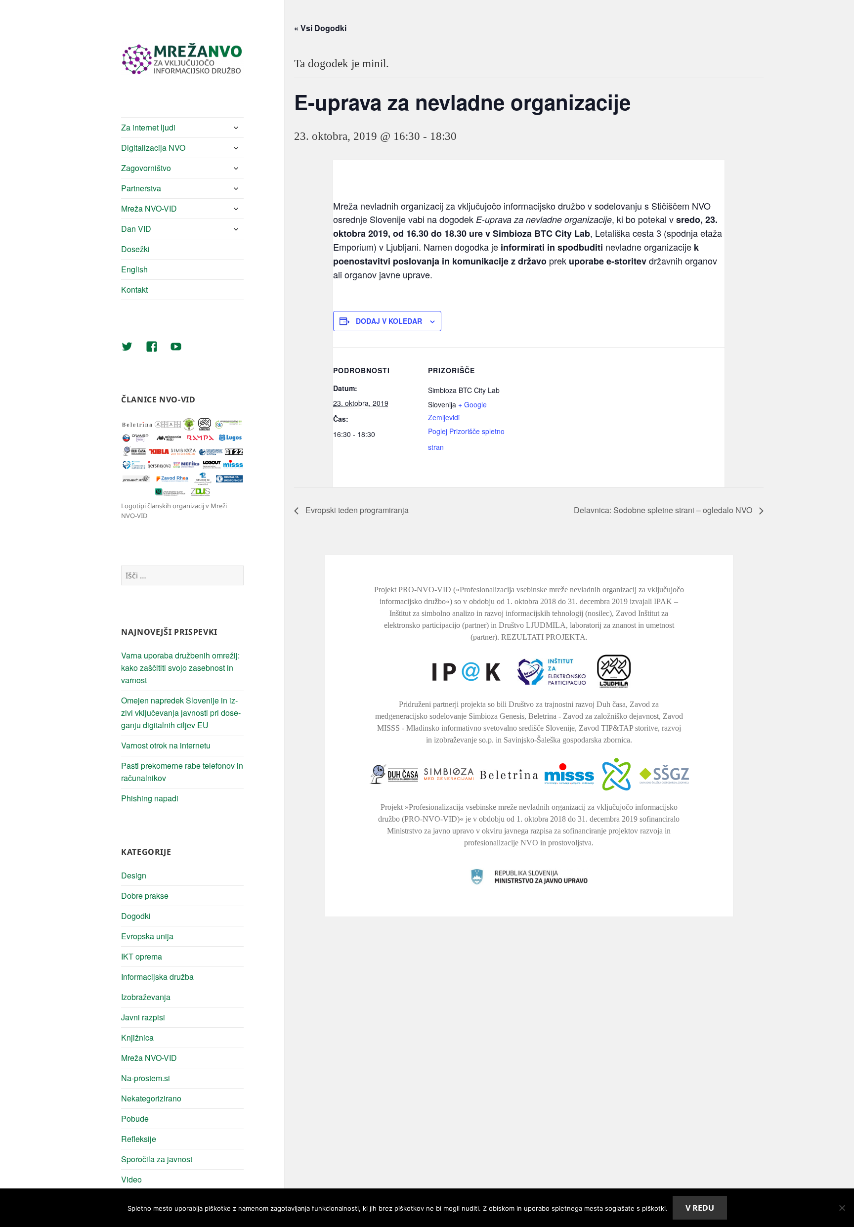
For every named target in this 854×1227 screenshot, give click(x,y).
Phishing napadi (149, 798)
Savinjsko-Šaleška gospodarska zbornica (567, 740)
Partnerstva (141, 188)
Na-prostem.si (145, 1078)
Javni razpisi (143, 1017)
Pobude (135, 1118)
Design (133, 875)
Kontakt (134, 289)
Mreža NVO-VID (149, 208)
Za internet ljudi (148, 127)
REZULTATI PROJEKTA (543, 637)
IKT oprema (141, 956)
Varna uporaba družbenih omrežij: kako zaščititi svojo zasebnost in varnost (180, 668)
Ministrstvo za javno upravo (430, 831)
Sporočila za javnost (156, 1159)
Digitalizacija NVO (153, 147)
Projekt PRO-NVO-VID (412, 589)
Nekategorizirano (151, 1098)
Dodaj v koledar (389, 321)
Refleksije (138, 1138)
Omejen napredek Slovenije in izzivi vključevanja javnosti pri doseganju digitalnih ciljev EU (181, 713)
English (134, 269)
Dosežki (135, 249)
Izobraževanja (146, 997)
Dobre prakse (145, 895)
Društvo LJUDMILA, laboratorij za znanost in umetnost (586, 625)
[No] (842, 1208)
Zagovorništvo (146, 168)
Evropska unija (147, 936)
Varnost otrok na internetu (166, 745)
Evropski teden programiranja (356, 510)
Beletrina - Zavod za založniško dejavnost (593, 716)
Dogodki (136, 915)
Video (131, 1179)
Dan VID (136, 228)
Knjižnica (137, 1037)
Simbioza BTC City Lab (541, 233)
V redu (699, 1207)
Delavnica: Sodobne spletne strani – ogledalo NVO (664, 510)
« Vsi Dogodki (320, 28)
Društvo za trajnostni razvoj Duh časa (567, 704)
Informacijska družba (157, 976)
